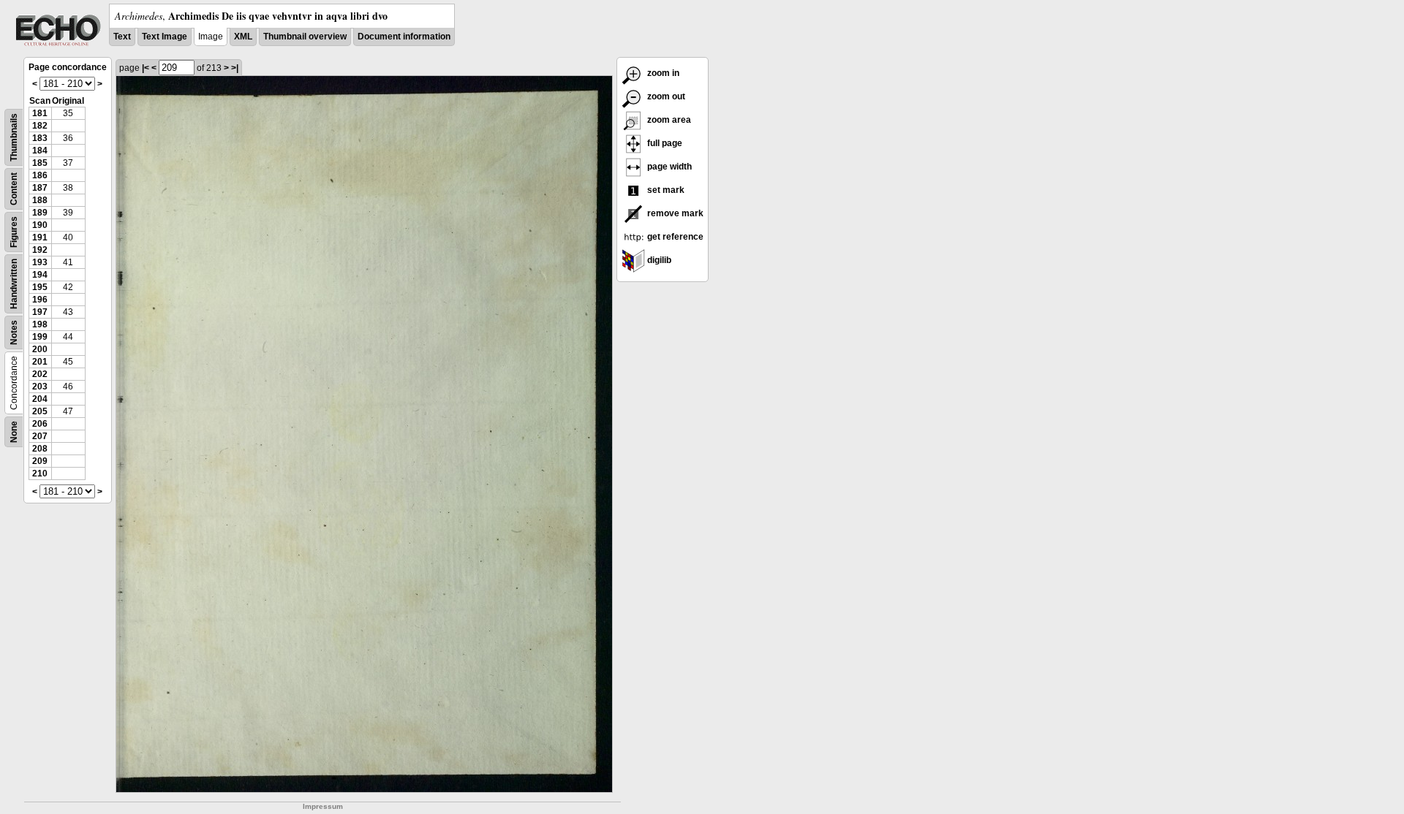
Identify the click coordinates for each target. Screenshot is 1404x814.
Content (14, 188)
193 (40, 262)
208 (40, 449)
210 (40, 473)
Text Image (164, 36)
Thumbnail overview (305, 36)
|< (145, 68)
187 (40, 188)
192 (40, 250)
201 (40, 362)
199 (40, 337)
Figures (14, 232)
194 (40, 275)
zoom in (662, 73)
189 (40, 213)
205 (40, 411)
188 (40, 200)
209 (40, 461)
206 (40, 424)
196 (40, 299)
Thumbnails (14, 137)
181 (40, 113)
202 (40, 374)
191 (40, 237)
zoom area (668, 120)
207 (40, 436)
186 (40, 175)
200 (40, 349)
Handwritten (14, 284)
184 (40, 150)
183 (40, 138)
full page (663, 143)
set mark (664, 190)
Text (122, 36)
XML (243, 36)
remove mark (674, 213)
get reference (674, 237)
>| (234, 68)
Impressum (323, 806)
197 (40, 312)
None (14, 432)
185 (40, 163)
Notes (14, 332)
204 (40, 399)
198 (40, 324)
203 (40, 386)
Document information (404, 36)
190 (40, 225)
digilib (658, 260)
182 (40, 126)
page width (668, 166)
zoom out (665, 96)
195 (40, 287)
